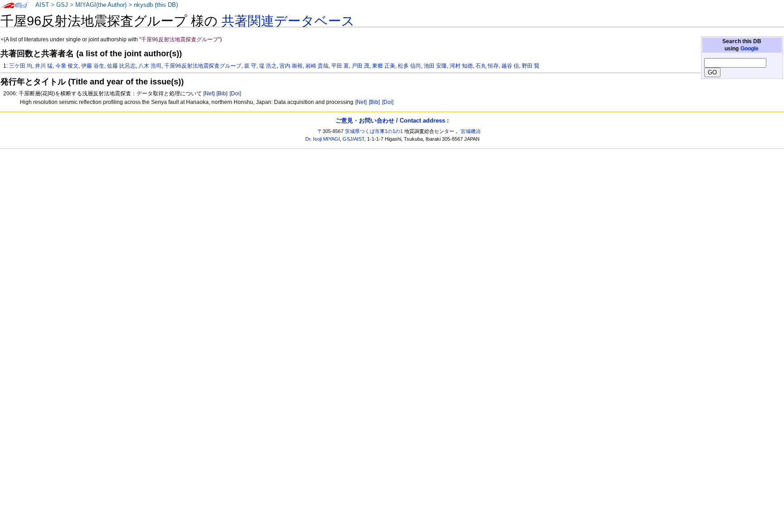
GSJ (62, 5)
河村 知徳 (461, 66)
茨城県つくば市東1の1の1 (374, 131)
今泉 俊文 (66, 66)
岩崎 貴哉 (316, 66)
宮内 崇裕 (291, 66)
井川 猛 (44, 66)
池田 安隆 (435, 66)
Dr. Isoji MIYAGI (322, 139)
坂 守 (250, 66)
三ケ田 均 (20, 66)
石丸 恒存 (487, 66)
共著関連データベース (288, 21)
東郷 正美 (383, 66)
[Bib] (221, 93)
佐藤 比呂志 (121, 66)
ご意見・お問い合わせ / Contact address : (392, 120)
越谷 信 (510, 66)
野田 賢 (530, 66)
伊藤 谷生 (92, 66)
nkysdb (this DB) (156, 5)
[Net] (209, 93)
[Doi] (235, 93)
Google (749, 48)
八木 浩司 (150, 66)
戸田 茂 (360, 66)
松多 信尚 (409, 66)
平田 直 (340, 66)
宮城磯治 (470, 131)
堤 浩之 (268, 66)
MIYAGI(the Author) (101, 5)
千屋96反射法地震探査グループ (202, 66)
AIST (42, 5)
